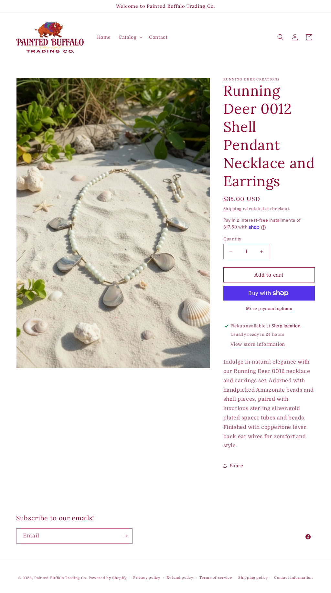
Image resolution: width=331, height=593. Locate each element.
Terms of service (215, 578)
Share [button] (236, 465)
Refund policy (179, 578)
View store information (257, 344)
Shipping (232, 208)
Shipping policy (253, 578)
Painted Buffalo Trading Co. (60, 578)
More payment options (269, 308)
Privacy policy (146, 578)
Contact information (293, 578)
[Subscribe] (125, 536)
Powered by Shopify (108, 578)
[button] (130, 37)
